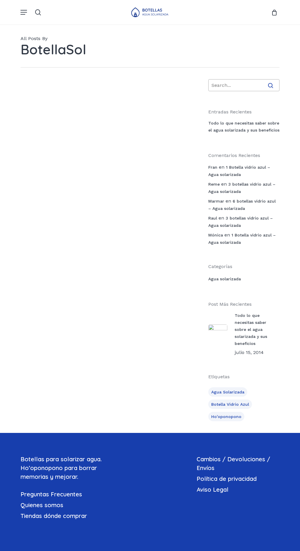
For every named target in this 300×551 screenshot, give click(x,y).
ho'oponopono (226, 416)
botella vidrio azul (230, 404)
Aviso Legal (213, 489)
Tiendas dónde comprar (54, 515)
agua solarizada (227, 392)
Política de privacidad (227, 478)
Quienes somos (42, 505)
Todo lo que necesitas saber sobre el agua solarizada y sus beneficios (243, 126)
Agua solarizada (106, 118)
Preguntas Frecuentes (51, 494)
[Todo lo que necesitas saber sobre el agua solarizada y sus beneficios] (50, 146)
